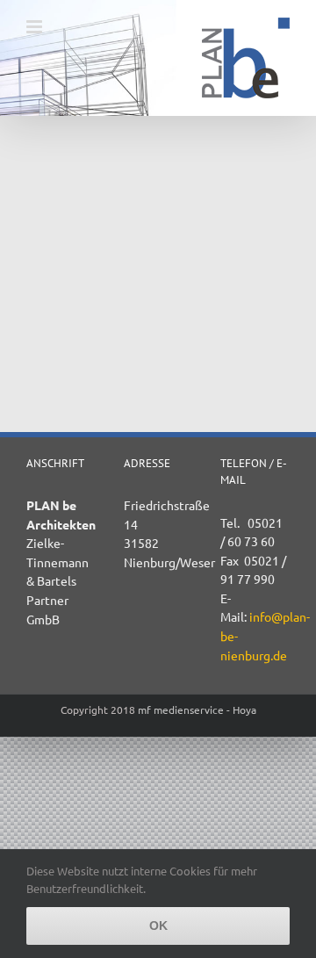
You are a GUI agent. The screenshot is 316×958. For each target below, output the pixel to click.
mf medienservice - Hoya (197, 709)
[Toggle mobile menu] (35, 27)
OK (158, 925)
